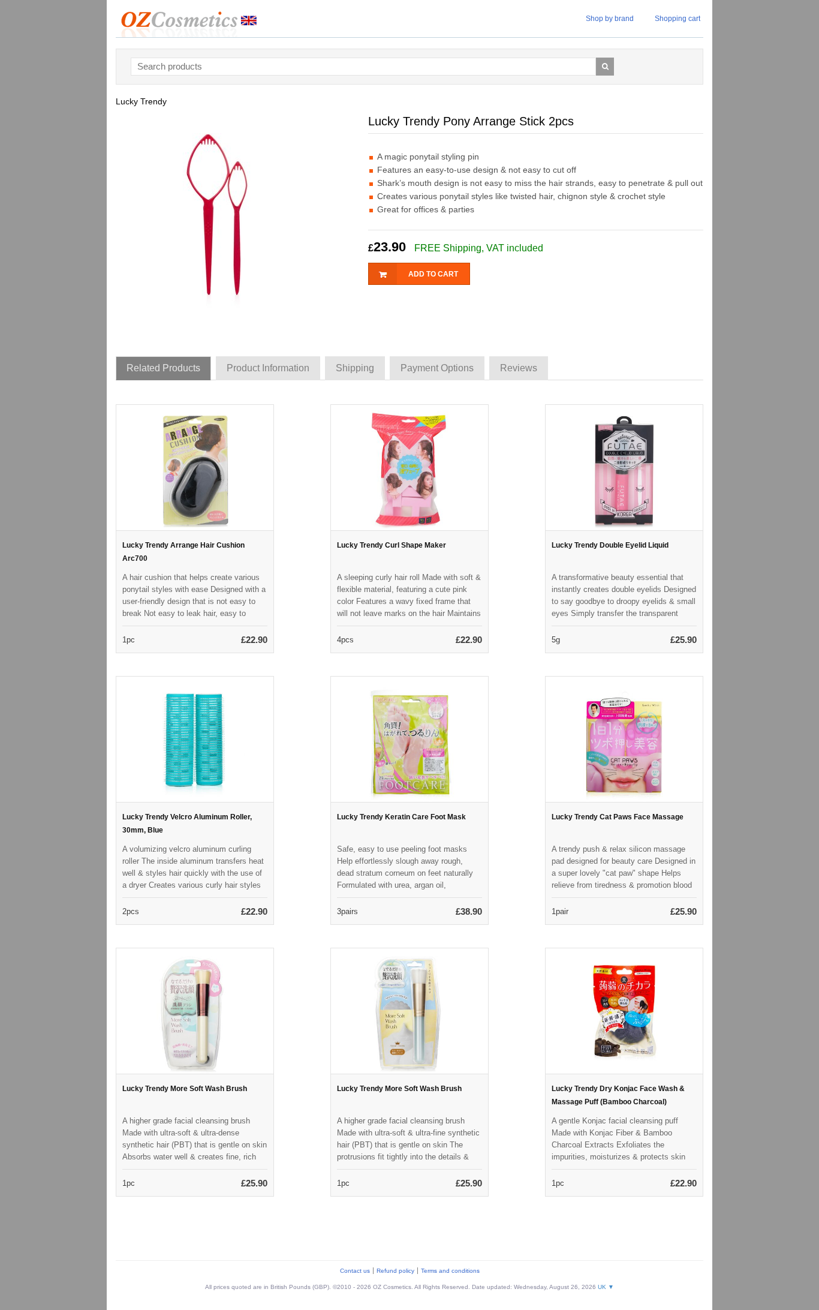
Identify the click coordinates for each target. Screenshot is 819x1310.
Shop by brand (610, 18)
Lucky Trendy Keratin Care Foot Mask (401, 817)
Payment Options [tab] (437, 368)
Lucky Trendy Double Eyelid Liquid (610, 545)
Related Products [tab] (163, 368)
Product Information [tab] (268, 368)
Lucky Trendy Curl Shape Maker (391, 545)
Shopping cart (677, 18)
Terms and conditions (450, 1270)
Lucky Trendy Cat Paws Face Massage (617, 817)
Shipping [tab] (355, 368)
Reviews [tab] (518, 368)
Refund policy (395, 1270)
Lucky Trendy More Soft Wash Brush (184, 1088)
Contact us (355, 1270)
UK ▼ (606, 1287)
